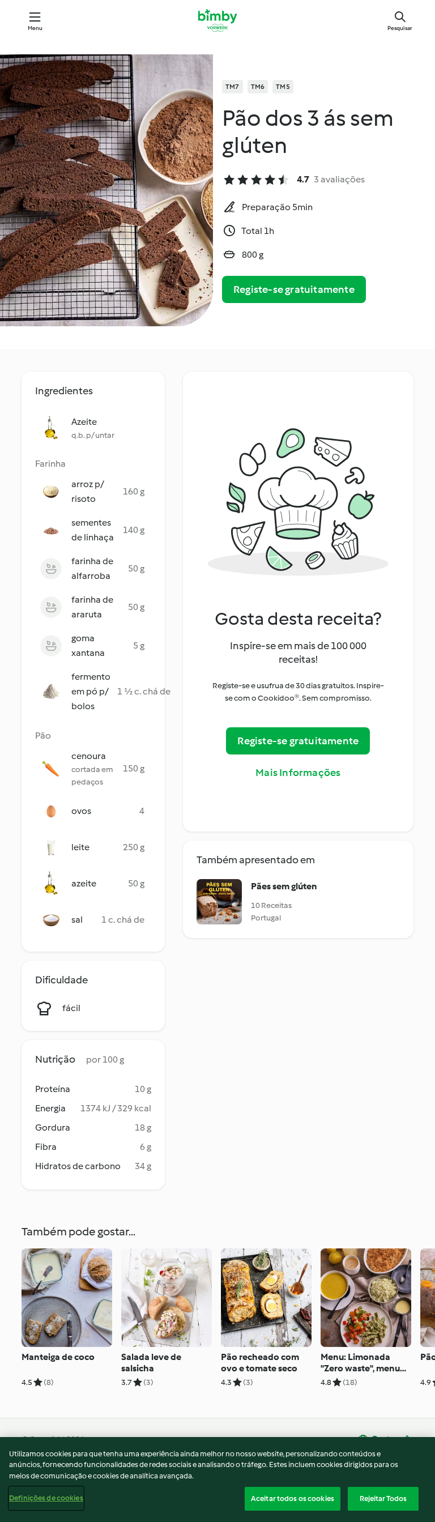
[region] (217, 1479)
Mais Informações (297, 772)
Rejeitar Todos (383, 1498)
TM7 (232, 87)
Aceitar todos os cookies (292, 1498)
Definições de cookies (46, 1498)
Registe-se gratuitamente (294, 289)
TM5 (283, 87)
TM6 (258, 87)
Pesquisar (399, 28)
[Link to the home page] (217, 20)
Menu (35, 28)
